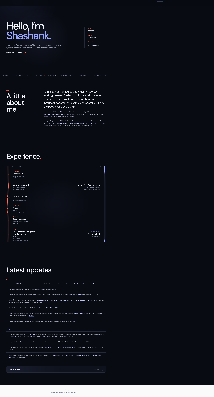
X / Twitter (156, 392)
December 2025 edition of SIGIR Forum (50, 308)
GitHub (149, 392)
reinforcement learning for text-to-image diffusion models (87, 123)
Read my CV (22, 52)
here (16, 336)
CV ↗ (153, 3)
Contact (160, 3)
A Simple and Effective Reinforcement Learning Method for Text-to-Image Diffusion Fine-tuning (66, 300)
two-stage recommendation (57, 123)
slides (74, 321)
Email (162, 392)
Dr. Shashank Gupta (64, 390)
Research (142, 3)
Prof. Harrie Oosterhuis (67, 114)
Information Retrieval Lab (68, 112)
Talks (148, 3)
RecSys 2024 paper (77, 294)
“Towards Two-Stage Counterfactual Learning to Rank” (60, 347)
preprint (31, 316)
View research (11, 52)
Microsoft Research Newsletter (86, 284)
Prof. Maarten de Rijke (50, 114)
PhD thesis (32, 334)
